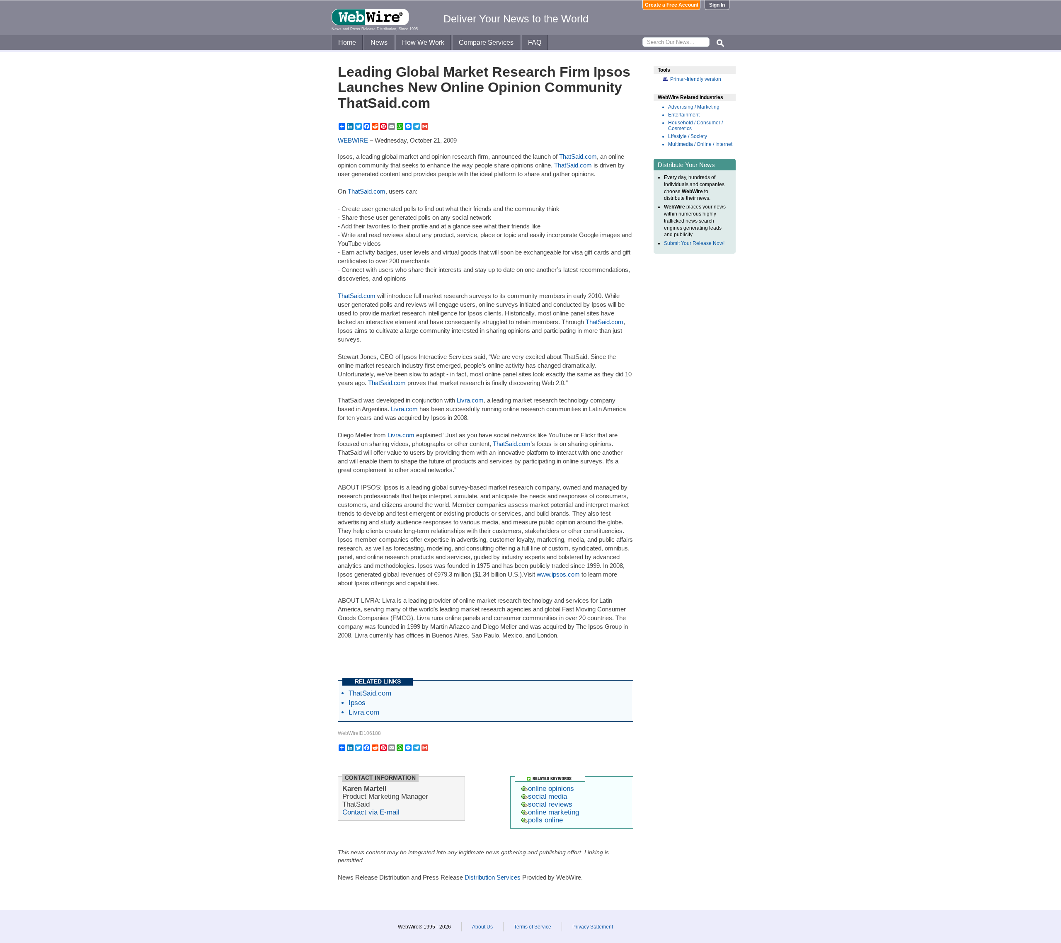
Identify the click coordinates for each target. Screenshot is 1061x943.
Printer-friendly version (695, 79)
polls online (545, 820)
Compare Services (486, 42)
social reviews (550, 804)
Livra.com (470, 400)
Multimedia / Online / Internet (700, 144)
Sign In (717, 5)
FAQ (534, 42)
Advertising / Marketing (693, 107)
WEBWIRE (353, 140)
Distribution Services (493, 877)
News (379, 42)
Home (347, 42)
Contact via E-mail (371, 812)
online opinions (551, 788)
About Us (482, 927)
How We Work (423, 42)
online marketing (553, 812)
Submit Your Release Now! (694, 243)
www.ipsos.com (558, 574)
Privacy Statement (592, 927)
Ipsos (357, 702)
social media (547, 796)
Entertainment (684, 115)
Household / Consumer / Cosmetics (695, 125)
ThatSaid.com (578, 156)
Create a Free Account (671, 5)
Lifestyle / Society (687, 136)
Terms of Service (532, 927)
